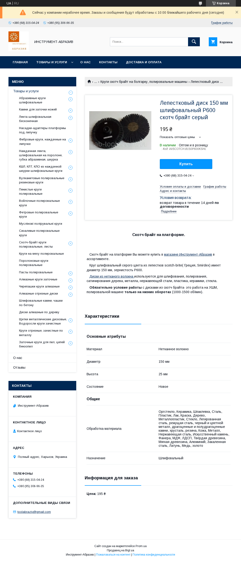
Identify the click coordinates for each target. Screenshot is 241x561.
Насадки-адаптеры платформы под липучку (42, 130)
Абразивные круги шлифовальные (32, 100)
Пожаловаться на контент (113, 554)
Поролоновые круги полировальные (33, 263)
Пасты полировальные (35, 272)
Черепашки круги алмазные (39, 286)
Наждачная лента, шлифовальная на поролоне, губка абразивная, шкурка (40, 155)
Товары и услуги (51, 62)
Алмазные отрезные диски (38, 293)
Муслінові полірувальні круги (40, 223)
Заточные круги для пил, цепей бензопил (42, 344)
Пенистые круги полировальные (30, 191)
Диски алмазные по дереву (39, 312)
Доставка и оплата (143, 62)
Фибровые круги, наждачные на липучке (42, 141)
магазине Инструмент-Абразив (188, 254)
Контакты (108, 62)
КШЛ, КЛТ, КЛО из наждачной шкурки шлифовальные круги (40, 169)
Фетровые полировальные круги (38, 214)
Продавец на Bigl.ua (120, 550)
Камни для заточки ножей (38, 109)
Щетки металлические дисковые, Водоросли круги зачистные (43, 321)
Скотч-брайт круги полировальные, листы (36, 244)
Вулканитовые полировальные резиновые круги (41, 180)
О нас (85, 62)
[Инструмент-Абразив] (18, 50)
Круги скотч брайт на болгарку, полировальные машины (143, 82)
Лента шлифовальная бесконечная (35, 119)
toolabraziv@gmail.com (34, 512)
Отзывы (19, 367)
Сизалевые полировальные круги (39, 233)
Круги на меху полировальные (41, 253)
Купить (186, 164)
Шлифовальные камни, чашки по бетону (41, 303)
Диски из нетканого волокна (111, 276)
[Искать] (194, 41)
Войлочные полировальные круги (39, 203)
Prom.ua (141, 546)
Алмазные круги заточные (38, 279)
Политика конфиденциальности (154, 554)
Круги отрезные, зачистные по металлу (41, 333)
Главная (20, 62)
